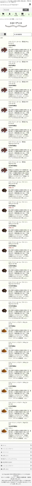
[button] (16, 14)
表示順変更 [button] (19, 34)
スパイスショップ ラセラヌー (9, 5)
